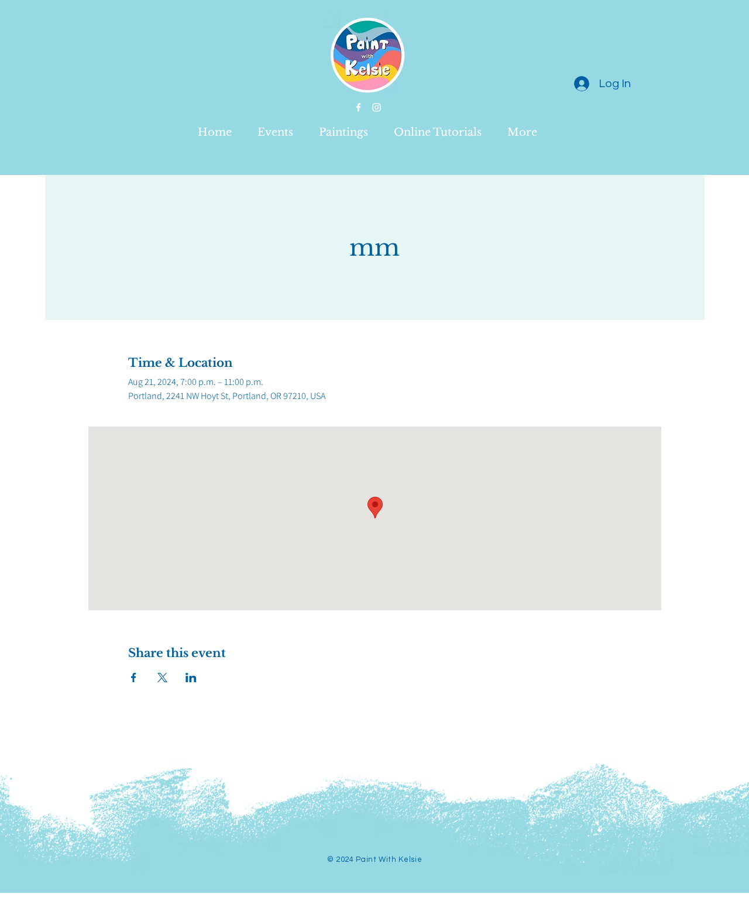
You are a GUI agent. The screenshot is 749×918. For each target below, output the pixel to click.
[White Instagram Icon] (376, 107)
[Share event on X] (162, 677)
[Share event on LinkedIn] (191, 677)
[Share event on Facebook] (133, 677)
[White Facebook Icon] (358, 107)
